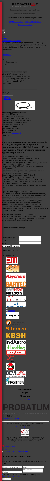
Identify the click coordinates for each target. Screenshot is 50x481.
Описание (7, 55)
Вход (17, 418)
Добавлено (7, 99)
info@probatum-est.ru (33, 22)
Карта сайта (25, 399)
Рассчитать (6, 479)
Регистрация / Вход (25, 25)
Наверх (4, 450)
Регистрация (8, 418)
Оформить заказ (23, 451)
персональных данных (10, 477)
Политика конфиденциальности (25, 427)
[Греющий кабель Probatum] (25, 7)
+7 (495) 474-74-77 (16, 22)
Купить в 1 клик (9, 451)
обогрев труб (16, 133)
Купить (7, 97)
